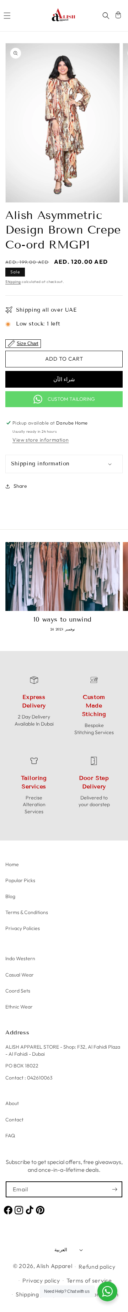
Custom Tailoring (71, 399)
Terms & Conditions (26, 912)
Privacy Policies (22, 928)
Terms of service (89, 1280)
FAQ (10, 1135)
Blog (10, 896)
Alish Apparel (54, 1265)
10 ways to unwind (62, 619)
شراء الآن (64, 379)
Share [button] (20, 486)
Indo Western (20, 958)
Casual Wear (19, 975)
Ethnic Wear (19, 1007)
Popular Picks (20, 880)
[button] (7, 16)
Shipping (13, 281)
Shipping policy (36, 1294)
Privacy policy (41, 1280)
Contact (14, 1119)
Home (12, 864)
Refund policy (97, 1266)
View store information (40, 440)
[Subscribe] (114, 1189)
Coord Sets (17, 991)
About (12, 1103)
